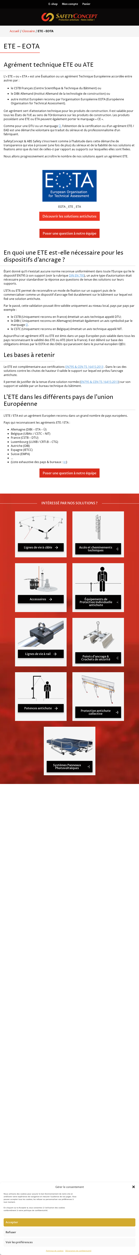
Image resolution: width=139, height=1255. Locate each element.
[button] (133, 1187)
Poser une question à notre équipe (69, 233)
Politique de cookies (55, 1250)
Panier (86, 4)
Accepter (12, 1222)
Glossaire (28, 31)
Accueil (14, 31)
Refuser (11, 1232)
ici (64, 462)
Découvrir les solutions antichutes (69, 216)
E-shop (53, 4)
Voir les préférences (19, 1242)
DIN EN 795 (76, 275)
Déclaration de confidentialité (78, 1250)
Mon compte (70, 4)
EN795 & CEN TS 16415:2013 (84, 367)
